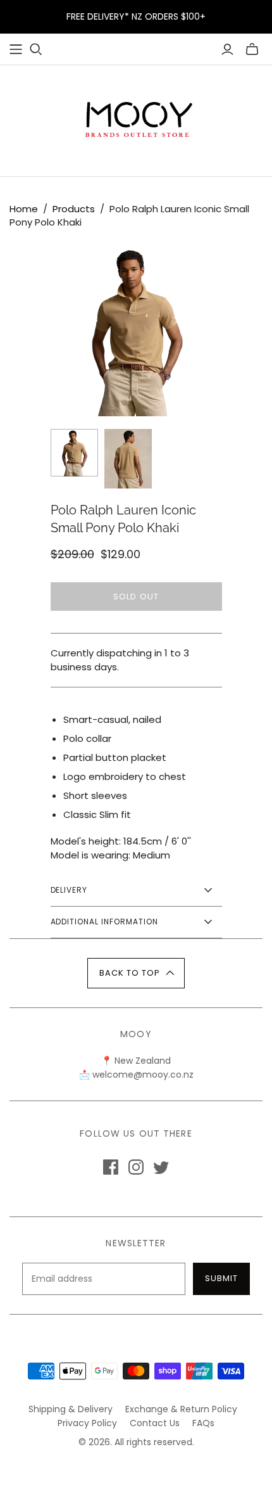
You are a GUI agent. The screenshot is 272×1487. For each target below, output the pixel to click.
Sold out (135, 596)
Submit (221, 1278)
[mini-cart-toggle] (252, 49)
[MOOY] (136, 118)
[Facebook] (110, 1167)
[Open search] (36, 49)
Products (74, 208)
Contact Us (155, 1423)
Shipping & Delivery (70, 1409)
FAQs (203, 1423)
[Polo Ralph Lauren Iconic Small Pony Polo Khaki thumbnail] (74, 452)
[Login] (227, 49)
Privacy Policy (87, 1423)
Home (23, 208)
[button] (136, 973)
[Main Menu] (15, 49)
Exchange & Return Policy (181, 1409)
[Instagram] (136, 1167)
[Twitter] (161, 1167)
